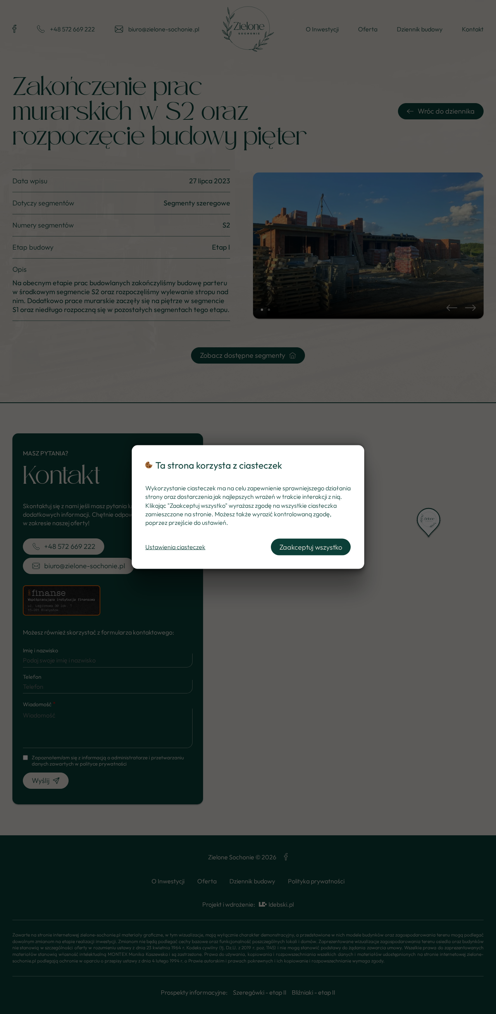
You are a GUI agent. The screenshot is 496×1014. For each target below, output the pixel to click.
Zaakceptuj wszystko (310, 546)
